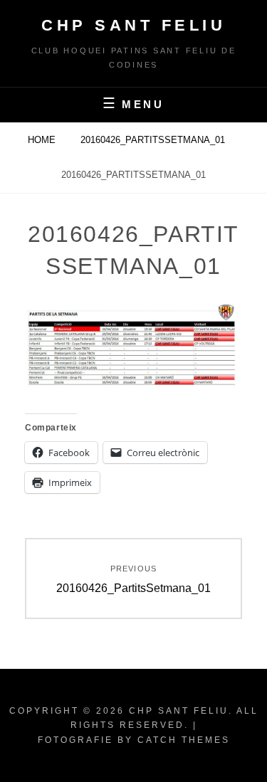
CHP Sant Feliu (133, 25)
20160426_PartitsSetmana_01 (154, 139)
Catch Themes (183, 740)
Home (43, 139)
